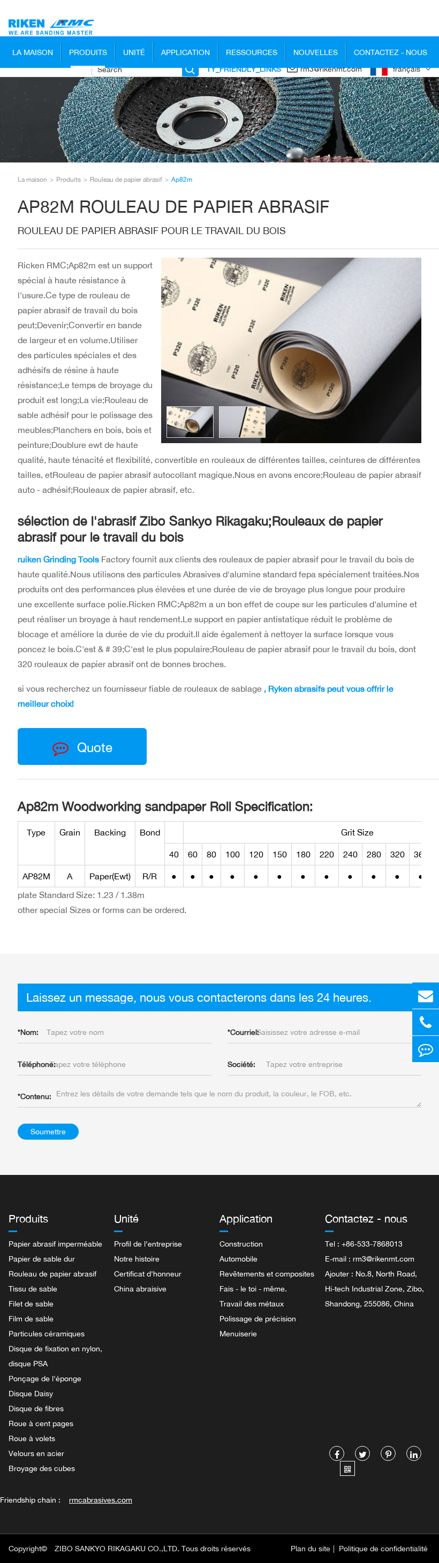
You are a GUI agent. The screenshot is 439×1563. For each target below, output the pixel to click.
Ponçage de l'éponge (45, 1378)
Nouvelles (315, 52)
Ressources (251, 52)
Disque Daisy (31, 1393)
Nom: (28, 1031)
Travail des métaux (252, 1303)
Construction (241, 1243)
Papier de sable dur (42, 1258)
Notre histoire (137, 1258)
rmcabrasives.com (100, 1499)
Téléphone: (37, 1064)
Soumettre (48, 1131)
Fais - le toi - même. (253, 1288)
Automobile (239, 1258)
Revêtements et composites (267, 1273)
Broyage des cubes (42, 1468)
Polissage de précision (258, 1318)
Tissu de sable (33, 1288)
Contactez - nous (390, 52)
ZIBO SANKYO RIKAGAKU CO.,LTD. (117, 1548)
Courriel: (243, 1031)
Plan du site (310, 1548)
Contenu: (34, 1096)
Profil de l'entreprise (148, 1243)
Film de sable (31, 1318)
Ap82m (181, 179)
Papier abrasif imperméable (55, 1243)
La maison (32, 52)
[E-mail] (425, 995)
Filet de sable (31, 1303)
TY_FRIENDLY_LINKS (244, 68)
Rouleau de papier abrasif (126, 179)
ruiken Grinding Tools (59, 559)
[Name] (190, 68)
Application (185, 52)
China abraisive (140, 1288)
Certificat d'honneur (147, 1273)
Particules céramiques (47, 1333)
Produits (88, 52)
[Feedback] (425, 1049)
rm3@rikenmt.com (331, 68)
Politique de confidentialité (383, 1548)
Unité (134, 52)
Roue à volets (32, 1438)
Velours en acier (36, 1453)
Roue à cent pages (41, 1423)
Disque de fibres (36, 1408)
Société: (241, 1064)
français (406, 68)
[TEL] (425, 1022)
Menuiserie (238, 1333)
